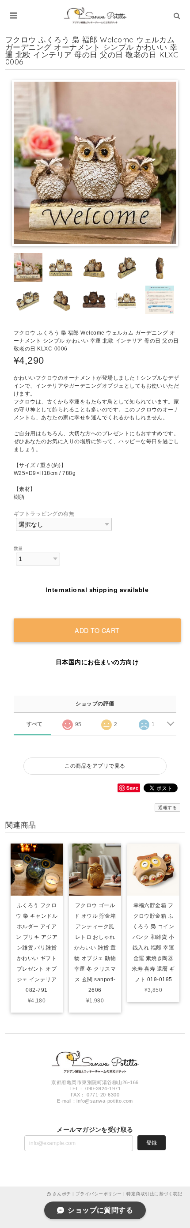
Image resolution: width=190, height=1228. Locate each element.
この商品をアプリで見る (95, 766)
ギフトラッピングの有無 (44, 514)
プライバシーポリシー (99, 1193)
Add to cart (97, 630)
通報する (167, 807)
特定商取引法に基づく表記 (154, 1193)
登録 (151, 1143)
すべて (35, 724)
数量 (18, 548)
